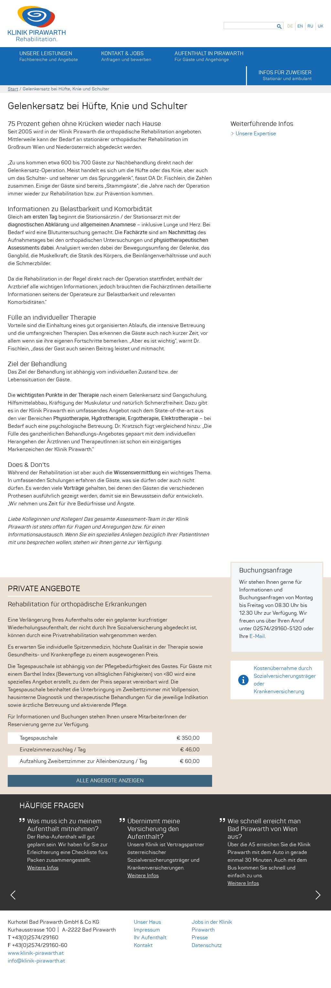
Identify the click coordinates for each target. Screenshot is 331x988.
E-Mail (257, 636)
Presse (200, 937)
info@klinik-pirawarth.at (36, 960)
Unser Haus (147, 922)
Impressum (147, 929)
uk (320, 26)
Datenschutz (207, 945)
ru (310, 26)
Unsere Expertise (256, 133)
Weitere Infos (43, 867)
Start (13, 89)
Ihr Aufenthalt (150, 937)
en (300, 26)
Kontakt (143, 945)
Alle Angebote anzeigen (110, 780)
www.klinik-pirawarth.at (36, 953)
